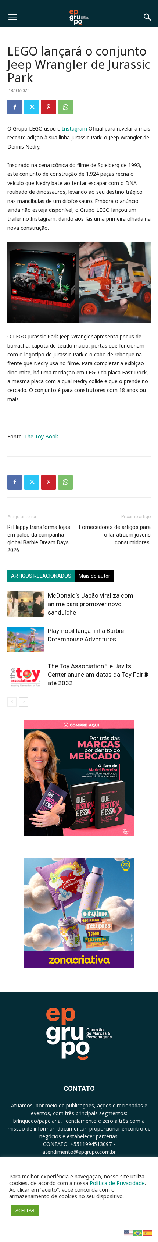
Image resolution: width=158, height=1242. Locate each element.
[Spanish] (147, 1232)
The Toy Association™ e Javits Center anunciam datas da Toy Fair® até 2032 (98, 674)
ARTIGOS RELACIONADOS (41, 576)
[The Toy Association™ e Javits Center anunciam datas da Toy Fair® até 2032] (25, 674)
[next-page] (23, 702)
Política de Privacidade (117, 1182)
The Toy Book (41, 436)
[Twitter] (31, 107)
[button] (12, 17)
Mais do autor (94, 576)
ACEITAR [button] (25, 1210)
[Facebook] (14, 107)
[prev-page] (12, 702)
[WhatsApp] (65, 107)
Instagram (74, 128)
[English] (128, 1232)
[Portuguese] (138, 1232)
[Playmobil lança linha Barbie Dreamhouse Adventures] (25, 639)
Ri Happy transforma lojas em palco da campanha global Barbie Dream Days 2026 (38, 539)
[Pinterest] (48, 107)
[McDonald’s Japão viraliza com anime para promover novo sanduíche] (25, 604)
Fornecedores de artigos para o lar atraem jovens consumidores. (115, 535)
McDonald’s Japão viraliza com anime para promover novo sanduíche (90, 604)
